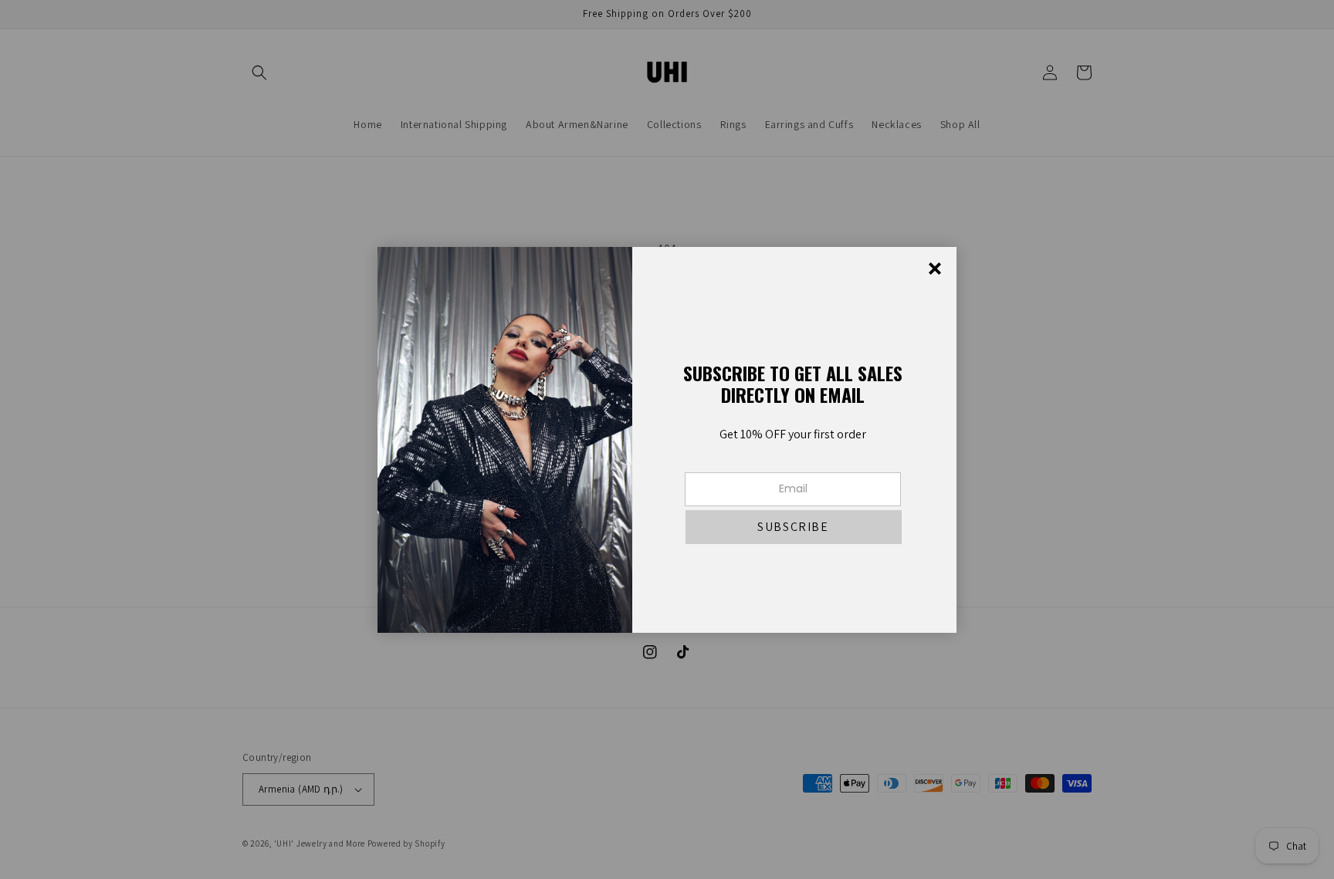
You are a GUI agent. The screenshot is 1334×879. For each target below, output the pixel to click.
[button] (794, 527)
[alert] (667, 440)
